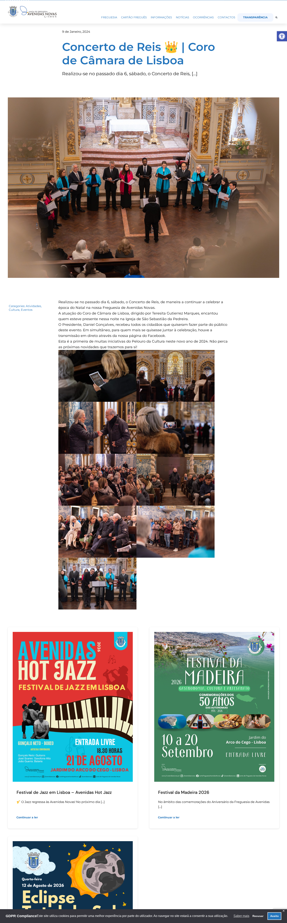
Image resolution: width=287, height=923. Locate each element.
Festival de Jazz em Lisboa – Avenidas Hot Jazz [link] (64, 792)
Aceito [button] (274, 916)
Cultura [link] (14, 310)
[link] (282, 36)
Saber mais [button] (241, 916)
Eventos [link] (26, 310)
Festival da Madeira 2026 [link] (183, 792)
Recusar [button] (257, 916)
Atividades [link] (33, 306)
